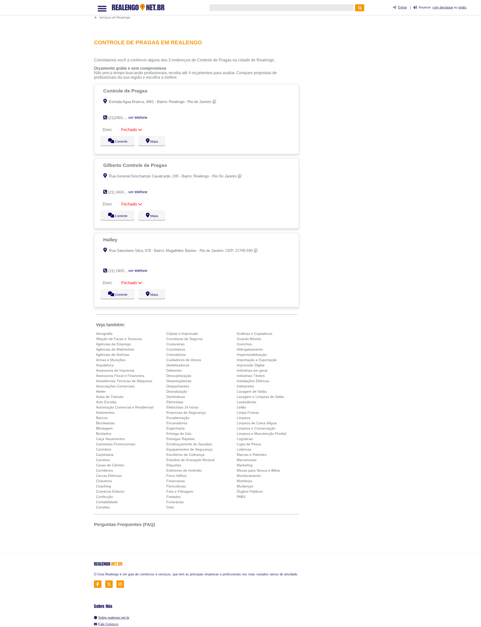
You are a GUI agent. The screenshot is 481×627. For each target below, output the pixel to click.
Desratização (176, 391)
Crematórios (176, 355)
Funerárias (175, 502)
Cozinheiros (175, 349)
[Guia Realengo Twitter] (110, 584)
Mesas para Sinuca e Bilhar (258, 470)
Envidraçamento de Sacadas (189, 444)
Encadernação (177, 418)
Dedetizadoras (177, 365)
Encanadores (176, 423)
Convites (103, 507)
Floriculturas (176, 486)
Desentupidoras (178, 381)
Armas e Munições (111, 360)
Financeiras (175, 481)
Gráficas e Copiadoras (254, 334)
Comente (118, 141)
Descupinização (178, 376)
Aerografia (104, 334)
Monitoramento (249, 476)
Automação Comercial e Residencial (124, 407)
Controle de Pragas (126, 90)
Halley (111, 239)
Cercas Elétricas (109, 476)
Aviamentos (105, 412)
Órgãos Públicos (250, 491)
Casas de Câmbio (110, 465)
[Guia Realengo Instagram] (121, 584)
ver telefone (137, 117)
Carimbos (103, 449)
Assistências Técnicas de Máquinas (124, 381)
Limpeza (243, 418)
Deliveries (174, 370)
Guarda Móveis (249, 339)
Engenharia (175, 428)
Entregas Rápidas (180, 439)
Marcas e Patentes (252, 455)
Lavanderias (246, 402)
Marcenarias (247, 460)
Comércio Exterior (110, 491)
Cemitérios (104, 470)
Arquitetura (104, 365)
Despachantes (177, 386)
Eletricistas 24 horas (182, 407)
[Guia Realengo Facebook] (99, 584)
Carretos (103, 460)
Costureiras (175, 344)
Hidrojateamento (250, 349)
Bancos (102, 418)
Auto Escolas (106, 402)
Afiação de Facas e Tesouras (119, 339)
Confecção (104, 497)
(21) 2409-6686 (120, 271)
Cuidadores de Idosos (183, 360)
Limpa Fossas (248, 412)
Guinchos (244, 344)
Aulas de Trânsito (110, 397)
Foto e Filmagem (179, 491)
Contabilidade (107, 502)
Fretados (173, 497)
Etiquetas (173, 465)
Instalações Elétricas (253, 381)
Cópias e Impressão (182, 334)
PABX (241, 497)
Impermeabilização (252, 355)
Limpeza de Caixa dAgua (257, 423)
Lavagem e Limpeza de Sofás (260, 397)
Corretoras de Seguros (184, 339)
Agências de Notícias (112, 355)
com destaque (442, 7)
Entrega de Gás (178, 434)
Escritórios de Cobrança (185, 455)
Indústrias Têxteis (251, 376)
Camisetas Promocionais (115, 444)
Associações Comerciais (115, 386)
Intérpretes (245, 386)
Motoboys (244, 481)
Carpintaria (104, 455)
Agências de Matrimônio (115, 349)
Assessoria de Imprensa (115, 370)
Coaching (103, 486)
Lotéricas (244, 449)
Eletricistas (174, 402)
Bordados (103, 434)
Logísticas (245, 439)
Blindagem (104, 428)
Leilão (241, 407)
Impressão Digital (250, 365)
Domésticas (175, 397)
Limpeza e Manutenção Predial (261, 434)
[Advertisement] (199, 17)
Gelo (170, 507)
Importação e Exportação (257, 360)
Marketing (245, 465)
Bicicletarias (105, 423)
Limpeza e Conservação (256, 428)
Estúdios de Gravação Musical (190, 460)
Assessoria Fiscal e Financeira (120, 376)
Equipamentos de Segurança (189, 449)
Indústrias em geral (252, 370)
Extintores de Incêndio (184, 470)
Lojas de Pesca (249, 444)
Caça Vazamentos (110, 439)
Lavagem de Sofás (252, 391)
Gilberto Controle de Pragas (135, 165)
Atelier (101, 391)
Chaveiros (104, 481)
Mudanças (245, 486)
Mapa (153, 141)
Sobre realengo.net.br (113, 617)
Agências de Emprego (113, 344)
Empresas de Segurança (186, 412)
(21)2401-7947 (120, 118)
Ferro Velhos (176, 476)
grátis (462, 7)
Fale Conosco (108, 624)
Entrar (402, 7)
